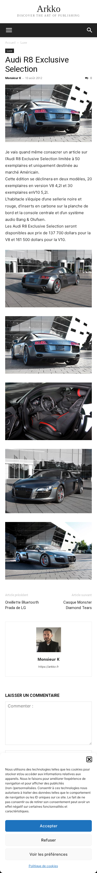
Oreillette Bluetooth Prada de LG (22, 605)
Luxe (23, 42)
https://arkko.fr (48, 666)
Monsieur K (13, 78)
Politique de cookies (43, 866)
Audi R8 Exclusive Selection (37, 64)
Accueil (10, 42)
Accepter (48, 825)
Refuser (48, 840)
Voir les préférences (48, 854)
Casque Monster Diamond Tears (77, 605)
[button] (89, 759)
